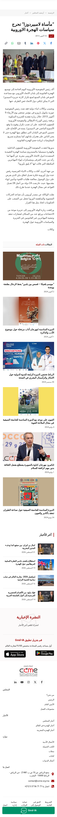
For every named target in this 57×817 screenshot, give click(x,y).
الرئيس (51, 699)
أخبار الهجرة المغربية (45, 730)
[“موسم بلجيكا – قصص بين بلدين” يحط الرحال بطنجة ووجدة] (28, 266)
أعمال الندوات (48, 760)
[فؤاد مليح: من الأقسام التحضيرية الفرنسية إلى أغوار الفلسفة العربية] (46, 596)
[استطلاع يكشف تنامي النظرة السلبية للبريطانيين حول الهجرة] (46, 564)
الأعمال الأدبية (48, 742)
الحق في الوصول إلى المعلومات (36, 805)
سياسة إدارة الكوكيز (14, 805)
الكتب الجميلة (48, 746)
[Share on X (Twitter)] (45, 43)
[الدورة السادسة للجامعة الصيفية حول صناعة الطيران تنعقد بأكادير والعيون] (28, 491)
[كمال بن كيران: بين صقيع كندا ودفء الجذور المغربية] (46, 549)
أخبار (51, 36)
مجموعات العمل (47, 709)
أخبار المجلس (48, 721)
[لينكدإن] (32, 43)
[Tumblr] (25, 43)
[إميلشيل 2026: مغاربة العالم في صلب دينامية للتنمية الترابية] (46, 580)
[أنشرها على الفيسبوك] (51, 43)
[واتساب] (12, 43)
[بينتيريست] (38, 43)
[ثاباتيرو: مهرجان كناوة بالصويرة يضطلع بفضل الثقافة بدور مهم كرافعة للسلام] (28, 446)
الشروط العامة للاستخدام (48, 805)
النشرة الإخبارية (28, 617)
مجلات (51, 751)
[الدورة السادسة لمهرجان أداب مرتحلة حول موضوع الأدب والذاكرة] (28, 311)
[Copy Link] (6, 43)
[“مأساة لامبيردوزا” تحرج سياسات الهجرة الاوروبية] (28, 66)
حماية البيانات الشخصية (23, 805)
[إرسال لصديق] (19, 43)
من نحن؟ (50, 695)
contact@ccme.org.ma (38, 781)
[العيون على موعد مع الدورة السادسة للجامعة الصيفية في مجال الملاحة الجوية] (28, 401)
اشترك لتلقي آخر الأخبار (28, 625)
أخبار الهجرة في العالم (45, 725)
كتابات (51, 756)
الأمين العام (49, 704)
